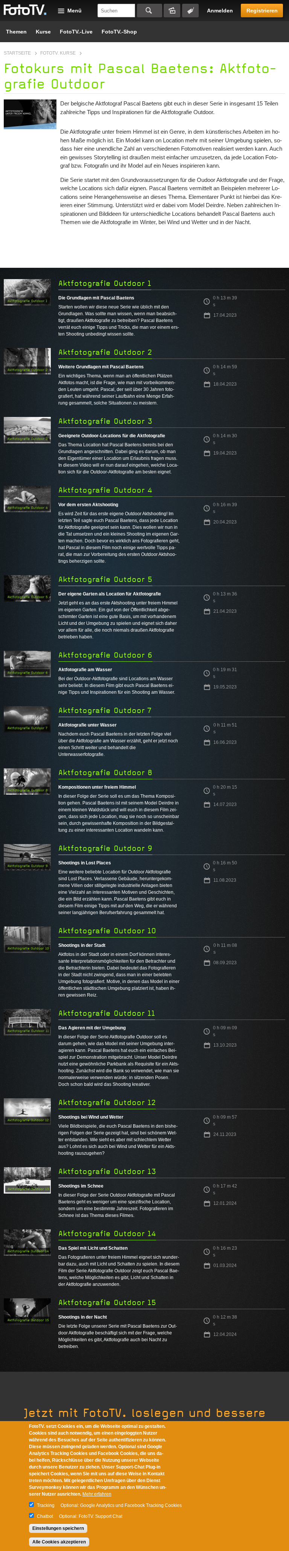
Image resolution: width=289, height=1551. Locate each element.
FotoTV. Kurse (58, 53)
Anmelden (220, 11)
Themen (16, 32)
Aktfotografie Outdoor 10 (107, 931)
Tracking (46, 1505)
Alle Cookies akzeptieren (59, 1542)
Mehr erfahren (96, 1494)
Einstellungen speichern (58, 1528)
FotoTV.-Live (76, 32)
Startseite (17, 53)
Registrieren (262, 11)
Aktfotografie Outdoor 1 (104, 283)
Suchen (149, 10)
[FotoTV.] (25, 10)
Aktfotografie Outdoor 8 (105, 772)
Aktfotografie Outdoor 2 (105, 352)
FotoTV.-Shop (119, 32)
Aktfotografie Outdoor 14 (107, 1233)
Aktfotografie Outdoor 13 (107, 1171)
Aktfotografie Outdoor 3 (105, 421)
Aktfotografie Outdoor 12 (107, 1102)
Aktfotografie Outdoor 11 (106, 1013)
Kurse (43, 32)
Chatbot (45, 1516)
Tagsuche (190, 10)
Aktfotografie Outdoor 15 (107, 1302)
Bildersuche (172, 10)
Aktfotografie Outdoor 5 (105, 579)
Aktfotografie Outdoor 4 (105, 490)
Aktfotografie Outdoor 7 (104, 710)
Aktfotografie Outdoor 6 (105, 655)
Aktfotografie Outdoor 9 (105, 848)
